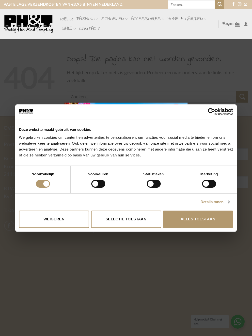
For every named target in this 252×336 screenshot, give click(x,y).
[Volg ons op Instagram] (239, 4)
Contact (89, 28)
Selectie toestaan (126, 219)
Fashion (86, 19)
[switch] (98, 184)
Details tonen (212, 202)
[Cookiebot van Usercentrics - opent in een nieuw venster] (211, 111)
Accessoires (146, 19)
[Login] (245, 24)
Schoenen (112, 19)
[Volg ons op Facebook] (234, 4)
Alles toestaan (198, 219)
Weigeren (54, 219)
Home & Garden (185, 19)
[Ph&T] (28, 24)
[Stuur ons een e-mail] (245, 4)
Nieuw (66, 19)
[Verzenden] (219, 4)
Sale (67, 28)
